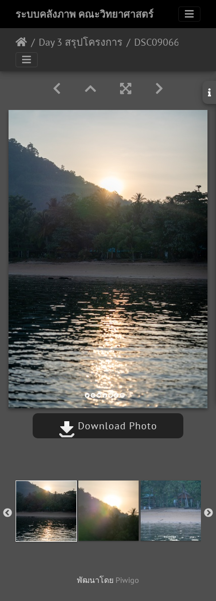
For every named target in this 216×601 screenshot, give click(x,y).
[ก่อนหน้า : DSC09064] (57, 88)
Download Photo (116, 425)
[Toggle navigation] (189, 14)
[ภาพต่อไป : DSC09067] (159, 88)
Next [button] (208, 513)
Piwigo (127, 580)
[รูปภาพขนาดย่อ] (90, 88)
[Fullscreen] (125, 88)
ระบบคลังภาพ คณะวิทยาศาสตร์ (85, 14)
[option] (46, 511)
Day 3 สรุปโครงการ (81, 42)
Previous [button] (8, 513)
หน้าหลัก (21, 42)
